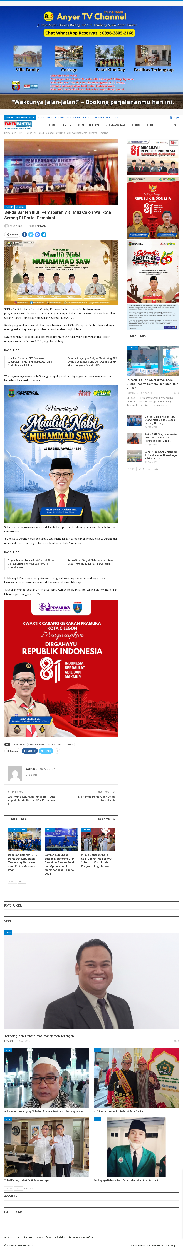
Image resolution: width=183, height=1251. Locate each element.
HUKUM (135, 125)
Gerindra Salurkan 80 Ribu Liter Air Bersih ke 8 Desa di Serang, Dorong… (160, 420)
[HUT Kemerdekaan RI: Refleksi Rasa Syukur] (136, 1078)
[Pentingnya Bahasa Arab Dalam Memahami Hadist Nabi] (136, 1147)
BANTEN (66, 125)
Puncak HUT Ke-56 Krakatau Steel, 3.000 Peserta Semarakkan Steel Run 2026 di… (152, 384)
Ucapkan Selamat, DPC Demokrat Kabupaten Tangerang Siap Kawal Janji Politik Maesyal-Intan (30, 362)
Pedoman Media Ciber (107, 117)
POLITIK (9, 207)
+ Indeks (87, 117)
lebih (149, 125)
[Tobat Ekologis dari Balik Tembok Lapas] (46, 1147)
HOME (51, 125)
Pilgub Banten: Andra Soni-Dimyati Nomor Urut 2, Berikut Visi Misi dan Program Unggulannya (31, 563)
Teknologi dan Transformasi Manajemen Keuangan (39, 1036)
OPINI (8, 932)
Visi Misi (69, 744)
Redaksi (59, 117)
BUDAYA (94, 125)
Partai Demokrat (19, 744)
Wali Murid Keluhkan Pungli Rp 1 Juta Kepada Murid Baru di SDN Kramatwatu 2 (32, 800)
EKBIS (80, 125)
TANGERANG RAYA (17, 830)
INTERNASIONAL (115, 125)
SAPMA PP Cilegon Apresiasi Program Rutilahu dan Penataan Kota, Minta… (161, 437)
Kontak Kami (73, 117)
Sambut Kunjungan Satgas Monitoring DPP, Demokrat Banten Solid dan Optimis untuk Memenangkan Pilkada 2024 (92, 362)
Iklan (50, 117)
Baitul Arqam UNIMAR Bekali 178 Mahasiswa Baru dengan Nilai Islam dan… (161, 455)
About (41, 117)
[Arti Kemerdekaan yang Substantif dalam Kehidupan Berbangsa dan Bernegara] (46, 1078)
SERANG (20, 207)
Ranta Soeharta (54, 744)
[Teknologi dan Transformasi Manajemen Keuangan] (91, 981)
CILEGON (132, 347)
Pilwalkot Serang (37, 744)
